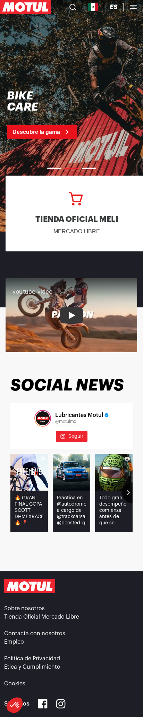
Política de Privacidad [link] (32, 658)
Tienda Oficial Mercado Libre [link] (41, 617)
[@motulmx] (43, 418)
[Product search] (73, 6)
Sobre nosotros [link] (24, 608)
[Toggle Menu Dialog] (133, 7)
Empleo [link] (14, 642)
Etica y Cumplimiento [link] (32, 667)
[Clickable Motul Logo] (25, 7)
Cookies (14, 683)
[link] (62, 115)
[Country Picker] (93, 7)
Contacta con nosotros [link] (34, 633)
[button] (14, 705)
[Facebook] (43, 704)
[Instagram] (61, 704)
